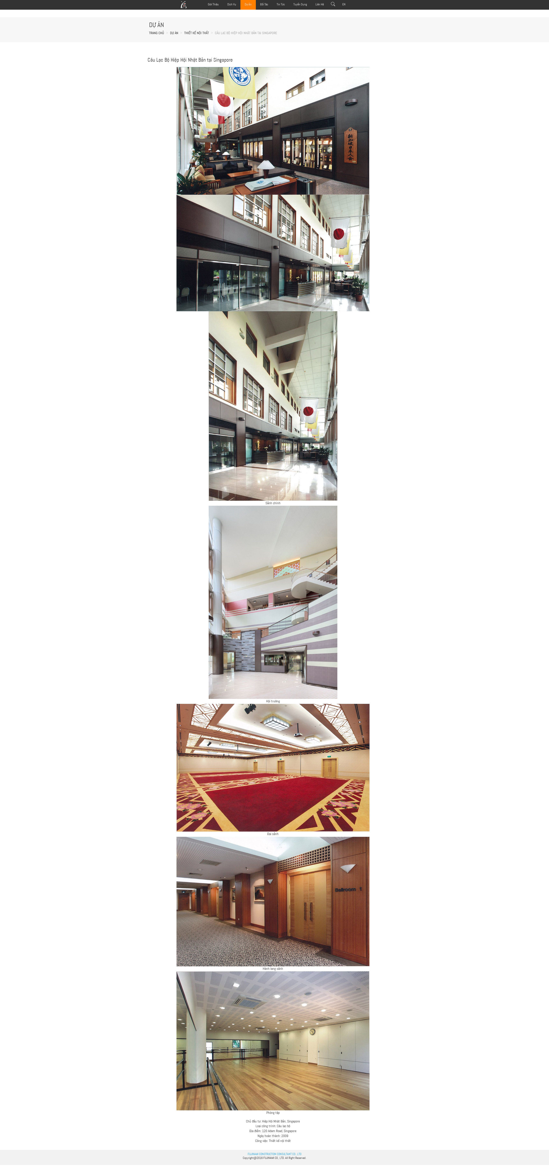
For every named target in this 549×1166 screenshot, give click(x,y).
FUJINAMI (268, 1158)
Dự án (174, 33)
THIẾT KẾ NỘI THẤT (196, 33)
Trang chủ (156, 33)
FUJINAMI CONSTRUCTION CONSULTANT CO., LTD (275, 1154)
